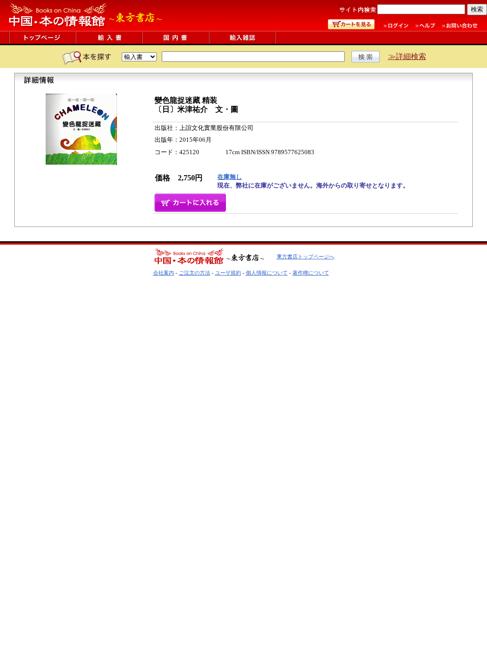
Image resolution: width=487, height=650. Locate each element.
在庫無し (229, 176)
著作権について (310, 273)
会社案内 (163, 273)
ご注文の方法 (194, 273)
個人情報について (267, 273)
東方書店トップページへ (305, 256)
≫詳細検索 (407, 56)
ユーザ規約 (228, 273)
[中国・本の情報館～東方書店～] (85, 28)
